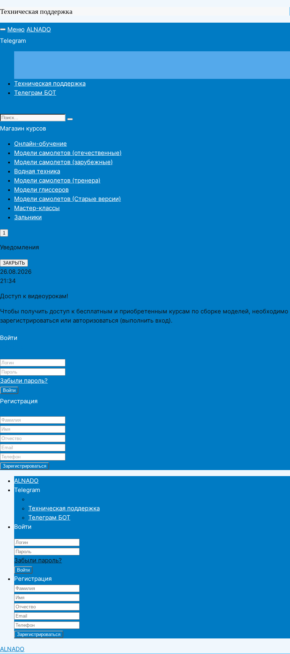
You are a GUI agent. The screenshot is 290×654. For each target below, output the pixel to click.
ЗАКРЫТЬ (14, 263)
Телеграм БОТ (35, 92)
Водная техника (37, 171)
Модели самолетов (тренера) (57, 180)
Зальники (28, 217)
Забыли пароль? (24, 380)
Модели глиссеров (41, 189)
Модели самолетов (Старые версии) (67, 198)
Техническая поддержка (50, 83)
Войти (9, 390)
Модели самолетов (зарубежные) (63, 162)
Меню (16, 29)
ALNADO (39, 29)
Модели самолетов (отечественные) (68, 152)
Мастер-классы (37, 208)
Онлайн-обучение (40, 143)
